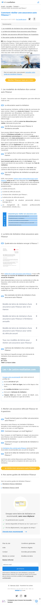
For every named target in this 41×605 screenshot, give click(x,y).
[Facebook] (34, 19)
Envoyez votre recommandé (11, 377)
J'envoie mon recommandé (13, 532)
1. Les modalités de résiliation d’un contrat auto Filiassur (19, 28)
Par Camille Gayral (21, 19)
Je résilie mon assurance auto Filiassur (20, 468)
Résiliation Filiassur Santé (10, 487)
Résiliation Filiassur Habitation (12, 484)
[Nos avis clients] (20, 591)
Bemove (12, 585)
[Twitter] (29, 19)
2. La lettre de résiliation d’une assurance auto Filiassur (18, 31)
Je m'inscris (20, 569)
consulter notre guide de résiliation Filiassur (19, 73)
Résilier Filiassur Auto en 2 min (20, 80)
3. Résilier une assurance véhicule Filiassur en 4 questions (19, 34)
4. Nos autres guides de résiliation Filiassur (15, 37)
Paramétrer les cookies (26, 585)
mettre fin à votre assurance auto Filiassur (17, 274)
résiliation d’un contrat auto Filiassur (14, 448)
